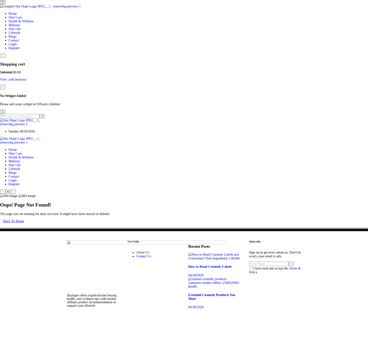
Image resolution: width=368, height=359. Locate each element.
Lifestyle (14, 32)
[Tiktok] (106, 317)
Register (14, 48)
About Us (142, 252)
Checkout (19, 79)
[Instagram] (72, 328)
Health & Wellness (21, 21)
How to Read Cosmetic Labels (210, 266)
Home (13, 13)
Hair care (15, 29)
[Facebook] (72, 317)
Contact (14, 40)
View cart (6, 79)
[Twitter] (83, 317)
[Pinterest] (83, 328)
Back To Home (13, 221)
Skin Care (15, 17)
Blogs (12, 36)
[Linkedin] (95, 328)
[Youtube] (95, 317)
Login (13, 44)
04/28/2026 (196, 275)
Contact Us (143, 256)
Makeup (14, 25)
